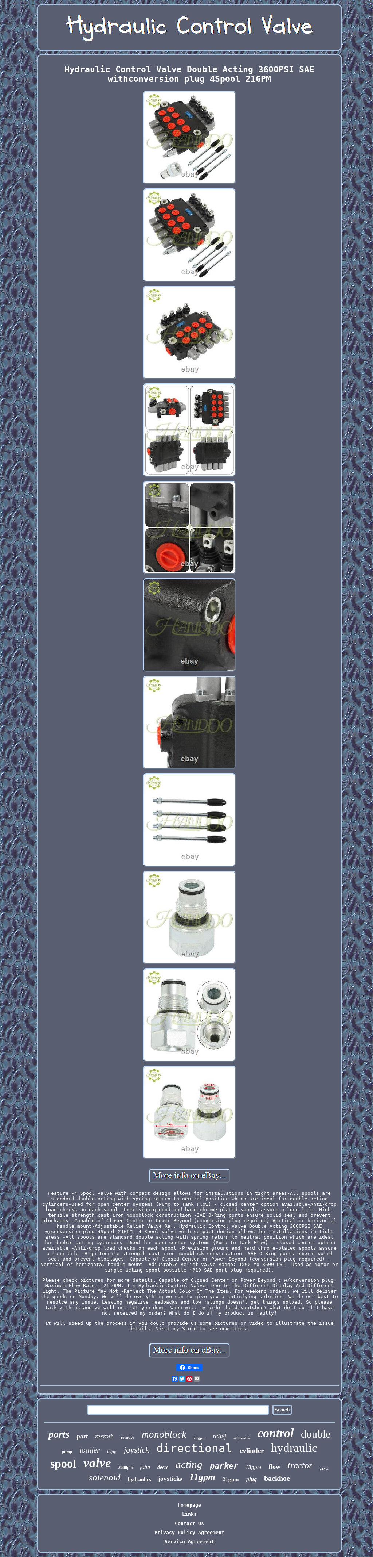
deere (162, 1467)
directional (194, 1448)
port (82, 1436)
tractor (300, 1465)
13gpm (253, 1467)
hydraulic (294, 1447)
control (276, 1433)
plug (251, 1479)
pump (67, 1451)
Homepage (189, 1505)
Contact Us (189, 1523)
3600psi (125, 1467)
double (315, 1434)
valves (324, 1468)
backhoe (277, 1478)
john (145, 1467)
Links (189, 1514)
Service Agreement (189, 1541)
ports (59, 1434)
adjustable (241, 1438)
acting (189, 1464)
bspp (112, 1451)
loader (89, 1450)
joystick (136, 1449)
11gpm (202, 1477)
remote (127, 1437)
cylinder (252, 1450)
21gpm (231, 1479)
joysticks (170, 1478)
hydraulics (139, 1479)
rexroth (104, 1436)
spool (63, 1463)
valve (97, 1463)
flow (274, 1466)
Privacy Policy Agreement (189, 1532)
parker (224, 1465)
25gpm (199, 1438)
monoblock (164, 1434)
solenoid (105, 1477)
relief (219, 1436)
